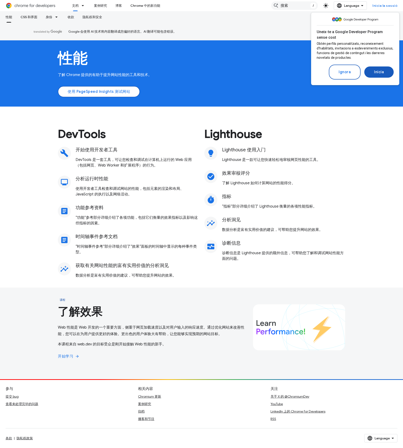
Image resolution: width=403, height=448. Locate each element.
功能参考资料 (90, 208)
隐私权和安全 (92, 17)
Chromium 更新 (149, 396)
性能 (9, 17)
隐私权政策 (25, 438)
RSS (273, 419)
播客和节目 (146, 419)
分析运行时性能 (92, 179)
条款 (9, 438)
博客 (118, 5)
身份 (49, 17)
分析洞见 (231, 220)
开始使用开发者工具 (97, 150)
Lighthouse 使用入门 (244, 150)
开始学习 (68, 356)
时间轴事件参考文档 (97, 237)
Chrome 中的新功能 (145, 5)
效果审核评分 (236, 173)
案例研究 (100, 5)
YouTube (277, 404)
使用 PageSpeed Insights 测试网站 (99, 91)
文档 (75, 5)
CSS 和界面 (29, 17)
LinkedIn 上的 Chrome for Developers (298, 411)
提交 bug (12, 396)
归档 (141, 411)
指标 (226, 196)
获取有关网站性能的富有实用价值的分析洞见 (122, 265)
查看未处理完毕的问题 (22, 404)
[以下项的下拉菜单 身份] (57, 17)
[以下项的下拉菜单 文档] (84, 5)
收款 (71, 17)
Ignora (345, 72)
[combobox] (294, 5)
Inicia (379, 72)
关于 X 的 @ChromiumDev (290, 396)
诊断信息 (231, 243)
